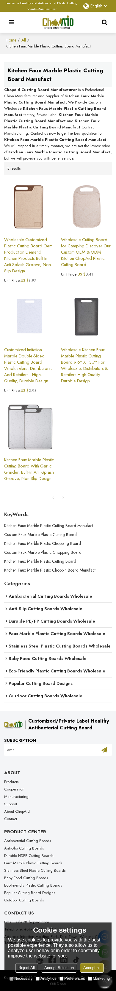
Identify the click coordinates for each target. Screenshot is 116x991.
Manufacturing (16, 796)
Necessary (23, 978)
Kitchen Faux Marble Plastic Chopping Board (42, 543)
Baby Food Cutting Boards (26, 878)
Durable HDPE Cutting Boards (28, 855)
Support (10, 804)
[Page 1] (52, 497)
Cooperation (14, 789)
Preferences (74, 978)
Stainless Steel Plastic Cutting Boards (34, 870)
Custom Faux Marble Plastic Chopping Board (42, 552)
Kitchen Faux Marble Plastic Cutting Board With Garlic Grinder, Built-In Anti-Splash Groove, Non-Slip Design (29, 469)
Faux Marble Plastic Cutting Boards (33, 863)
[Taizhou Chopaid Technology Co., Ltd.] (58, 22)
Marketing (101, 978)
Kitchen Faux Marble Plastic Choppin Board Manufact (49, 570)
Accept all (92, 967)
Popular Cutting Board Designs (29, 892)
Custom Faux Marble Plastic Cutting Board (40, 534)
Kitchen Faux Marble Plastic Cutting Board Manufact (48, 526)
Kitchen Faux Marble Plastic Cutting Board (40, 561)
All (23, 40)
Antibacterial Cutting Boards (27, 841)
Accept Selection (59, 967)
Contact (10, 819)
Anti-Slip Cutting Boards (24, 848)
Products (11, 782)
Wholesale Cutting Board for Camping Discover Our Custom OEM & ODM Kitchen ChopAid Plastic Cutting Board (86, 252)
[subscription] (104, 750)
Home (11, 40)
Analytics (48, 978)
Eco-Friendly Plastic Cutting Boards (33, 885)
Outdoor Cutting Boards (24, 900)
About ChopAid (17, 811)
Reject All (26, 967)
